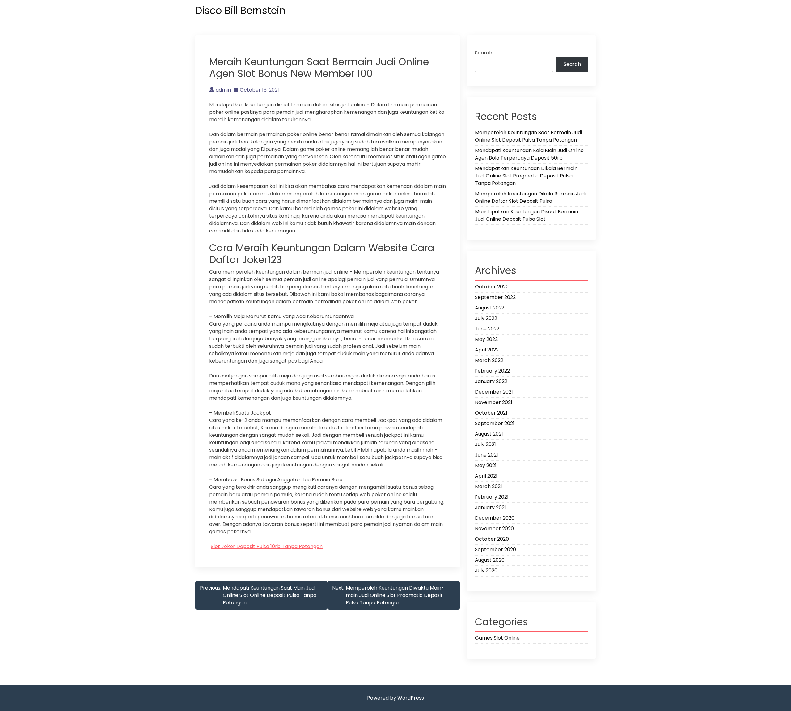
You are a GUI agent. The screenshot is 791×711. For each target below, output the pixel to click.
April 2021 (486, 475)
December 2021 (494, 391)
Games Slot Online (497, 637)
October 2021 (491, 412)
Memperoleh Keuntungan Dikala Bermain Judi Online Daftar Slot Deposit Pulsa (530, 197)
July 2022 (486, 318)
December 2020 (494, 518)
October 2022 (492, 286)
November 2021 (493, 402)
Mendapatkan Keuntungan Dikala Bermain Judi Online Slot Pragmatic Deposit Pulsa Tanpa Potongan (526, 176)
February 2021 (492, 496)
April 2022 (487, 349)
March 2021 (488, 486)
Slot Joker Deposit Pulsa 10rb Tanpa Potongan (267, 546)
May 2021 (486, 465)
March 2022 (489, 360)
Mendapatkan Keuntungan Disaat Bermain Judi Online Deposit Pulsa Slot (526, 215)
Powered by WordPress (395, 697)
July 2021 (485, 444)
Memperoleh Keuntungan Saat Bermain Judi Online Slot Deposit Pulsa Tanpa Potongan (528, 136)
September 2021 (494, 423)
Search (483, 52)
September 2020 (495, 549)
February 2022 (492, 370)
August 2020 (490, 560)
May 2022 (486, 339)
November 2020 (494, 528)
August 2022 (489, 307)
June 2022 (487, 328)
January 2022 (491, 381)
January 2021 (490, 507)
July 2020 (486, 570)
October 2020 (492, 539)
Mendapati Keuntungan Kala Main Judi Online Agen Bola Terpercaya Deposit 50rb (529, 154)
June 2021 (486, 454)
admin (223, 89)
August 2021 (489, 433)
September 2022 (495, 297)
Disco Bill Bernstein (240, 10)
